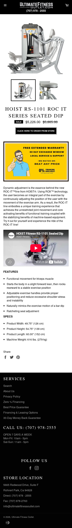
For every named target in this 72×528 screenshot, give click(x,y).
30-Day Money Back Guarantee (22, 418)
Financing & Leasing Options (20, 412)
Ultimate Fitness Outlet (23, 516)
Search (7, 386)
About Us (8, 391)
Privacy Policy (11, 396)
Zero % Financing (13, 402)
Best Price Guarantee (16, 407)
